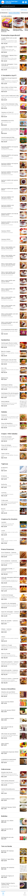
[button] (3, 893)
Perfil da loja (24, 9)
